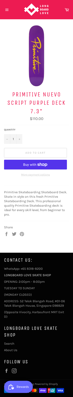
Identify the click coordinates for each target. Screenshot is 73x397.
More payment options (35, 174)
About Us (10, 350)
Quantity (9, 129)
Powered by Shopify (46, 383)
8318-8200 (35, 269)
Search (9, 343)
